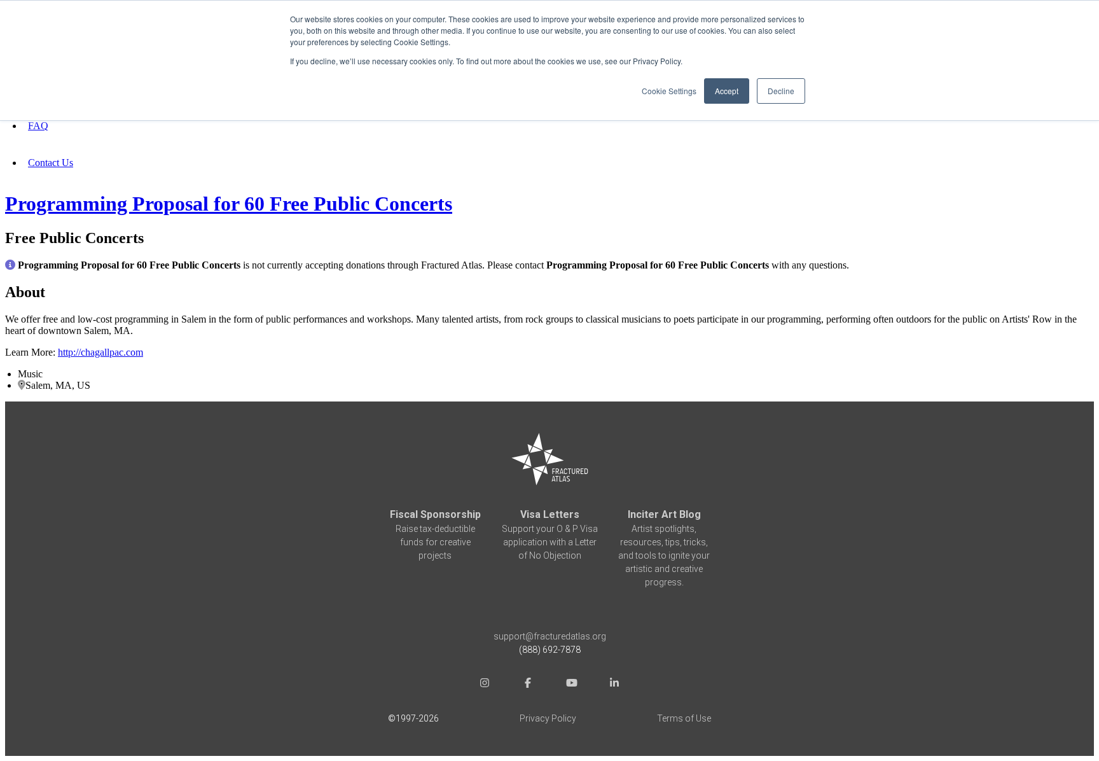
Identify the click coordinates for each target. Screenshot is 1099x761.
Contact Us (50, 162)
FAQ (38, 125)
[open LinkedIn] (614, 684)
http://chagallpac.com (100, 352)
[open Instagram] (485, 684)
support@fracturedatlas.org (550, 636)
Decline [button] (781, 90)
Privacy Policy (548, 718)
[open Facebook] (528, 684)
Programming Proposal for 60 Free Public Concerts (228, 203)
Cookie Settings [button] (669, 90)
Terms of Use (684, 718)
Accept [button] (726, 90)
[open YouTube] (571, 684)
